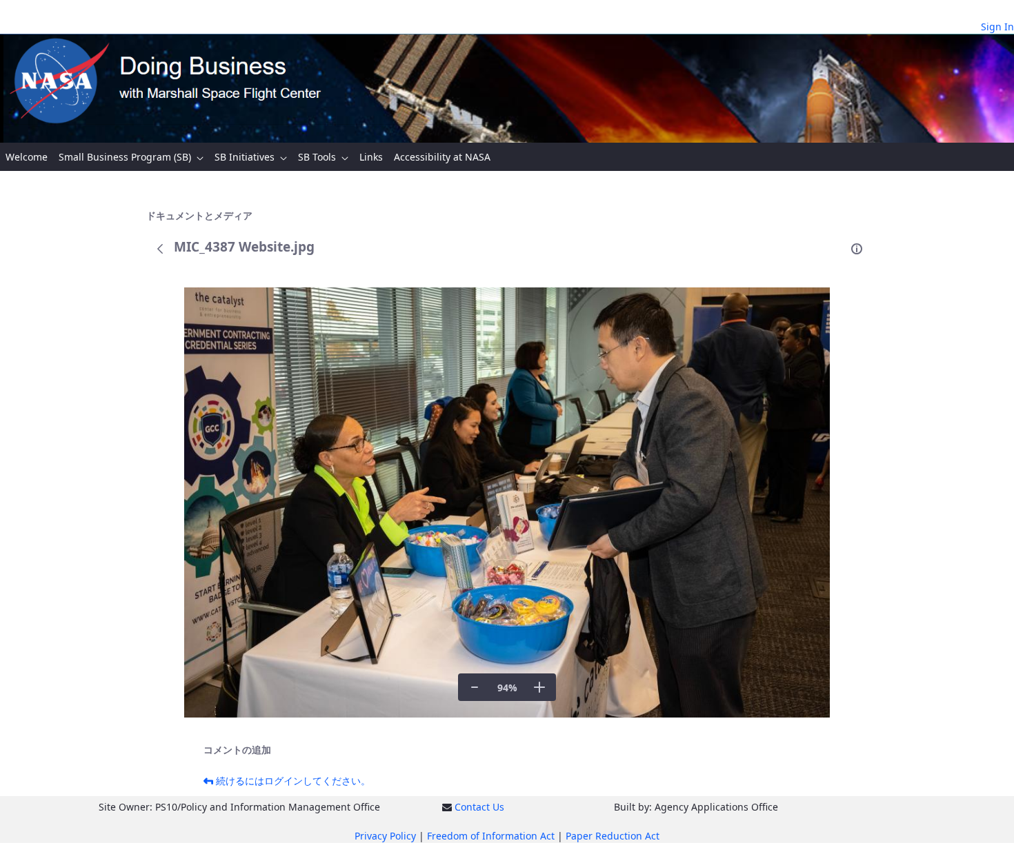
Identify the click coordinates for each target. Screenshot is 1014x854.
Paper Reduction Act (612, 835)
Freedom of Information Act (491, 835)
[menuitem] (26, 157)
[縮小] (474, 687)
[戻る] (160, 249)
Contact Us (479, 806)
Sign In (997, 26)
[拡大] (539, 687)
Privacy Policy (385, 835)
